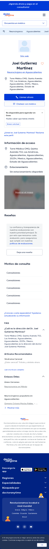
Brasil (24, 517)
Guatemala (32, 513)
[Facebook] (18, 527)
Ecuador (23, 513)
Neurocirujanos (16, 31)
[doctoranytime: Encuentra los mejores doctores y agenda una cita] (3, 31)
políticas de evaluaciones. (21, 243)
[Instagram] (24, 527)
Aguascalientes (33, 31)
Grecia (17, 510)
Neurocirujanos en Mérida (15, 386)
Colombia (15, 513)
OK (42, 545)
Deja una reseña (24, 252)
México (31, 510)
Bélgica (24, 510)
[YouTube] (31, 527)
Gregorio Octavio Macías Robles (19, 403)
